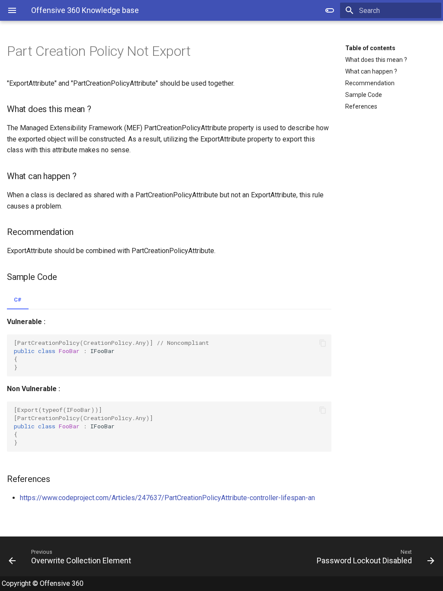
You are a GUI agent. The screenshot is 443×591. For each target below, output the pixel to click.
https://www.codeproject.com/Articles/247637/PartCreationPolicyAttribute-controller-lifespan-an (167, 498)
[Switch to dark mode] (329, 10)
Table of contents (370, 48)
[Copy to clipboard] (323, 343)
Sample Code (363, 94)
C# (18, 299)
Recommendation (370, 83)
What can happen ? (371, 71)
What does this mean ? (376, 59)
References (361, 106)
